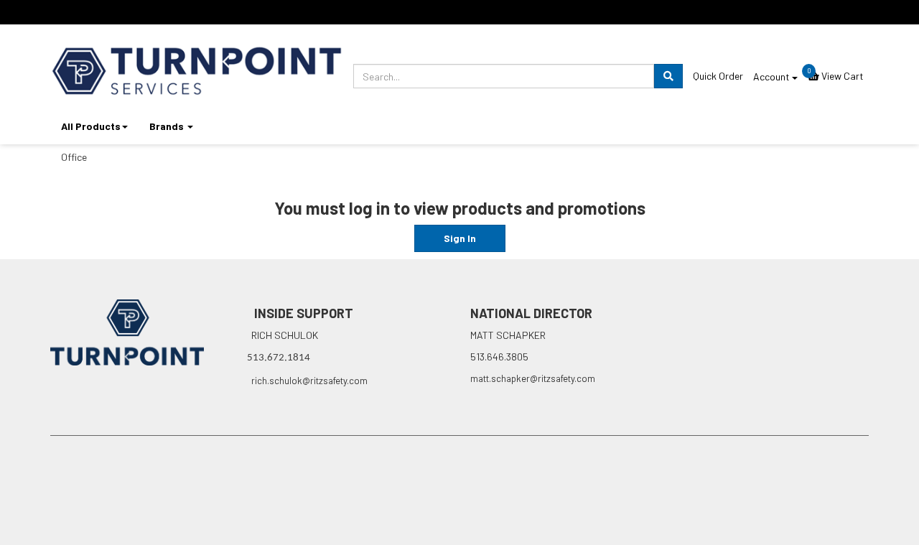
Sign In (460, 238)
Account (772, 76)
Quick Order (718, 76)
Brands (167, 126)
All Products (91, 126)
